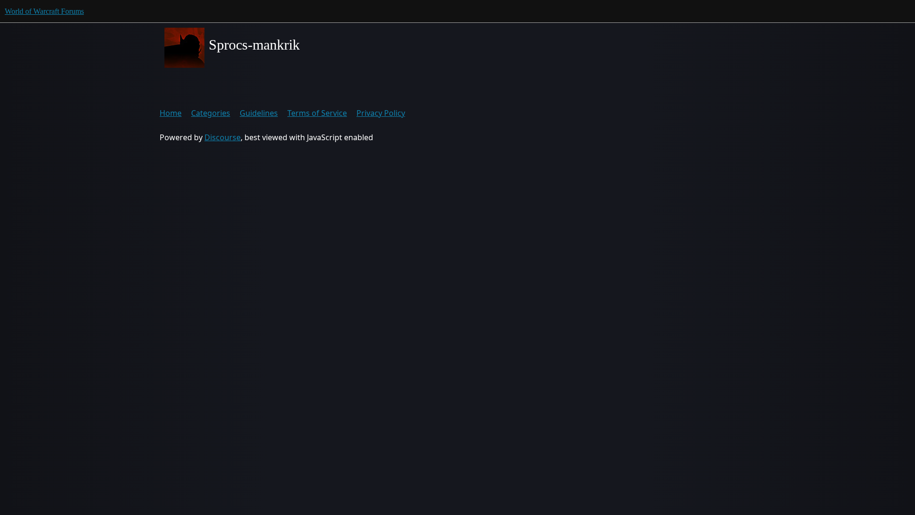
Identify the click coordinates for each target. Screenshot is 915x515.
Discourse (222, 137)
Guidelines (259, 113)
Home (171, 113)
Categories (210, 113)
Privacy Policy (380, 113)
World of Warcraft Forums (44, 11)
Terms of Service (317, 113)
